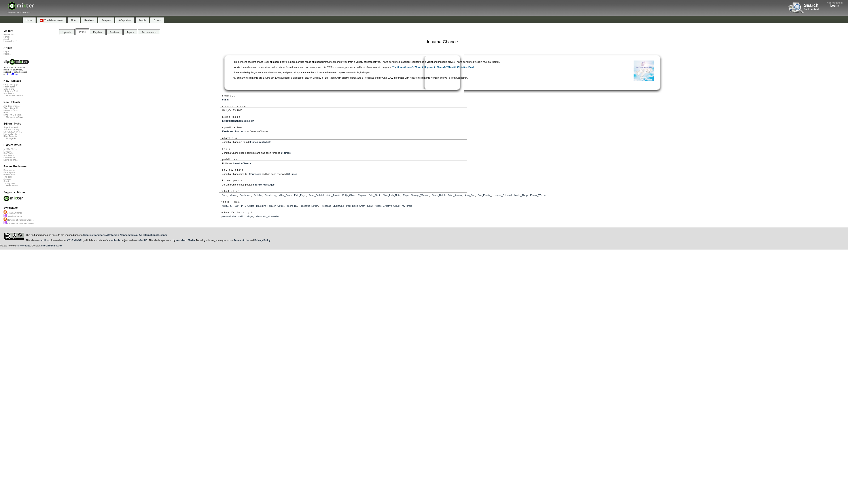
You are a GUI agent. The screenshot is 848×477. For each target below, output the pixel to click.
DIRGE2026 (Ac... (13, 132)
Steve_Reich (438, 195)
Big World (8, 153)
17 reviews (255, 174)
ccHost (45, 240)
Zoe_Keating (484, 195)
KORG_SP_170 (229, 205)
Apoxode (7, 179)
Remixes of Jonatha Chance (20, 220)
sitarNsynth (9, 87)
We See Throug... (12, 130)
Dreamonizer (9, 170)
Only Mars (9, 89)
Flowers (7, 151)
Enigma (362, 195)
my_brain (407, 205)
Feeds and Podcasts (234, 131)
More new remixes (14, 96)
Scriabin (258, 195)
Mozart (233, 195)
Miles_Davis (285, 195)
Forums (7, 37)
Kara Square (9, 172)
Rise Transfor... (11, 136)
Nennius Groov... (12, 110)
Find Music (9, 35)
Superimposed (11, 127)
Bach (224, 195)
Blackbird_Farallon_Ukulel (270, 205)
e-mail (225, 99)
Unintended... (10, 158)
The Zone (8, 177)
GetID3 (143, 240)
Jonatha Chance (241, 163)
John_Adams (455, 195)
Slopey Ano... (10, 149)
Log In (834, 5)
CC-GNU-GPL (75, 240)
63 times (292, 174)
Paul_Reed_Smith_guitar (359, 205)
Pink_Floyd (300, 195)
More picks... (12, 138)
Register (7, 54)
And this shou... (12, 106)
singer (250, 216)
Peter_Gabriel (316, 195)
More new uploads (14, 117)
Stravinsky (270, 195)
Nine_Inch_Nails (391, 195)
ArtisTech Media (185, 240)
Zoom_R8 (292, 205)
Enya (406, 195)
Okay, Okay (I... (12, 84)
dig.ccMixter (12, 74)
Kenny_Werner (538, 195)
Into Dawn (9, 93)
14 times (286, 152)
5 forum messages (263, 184)
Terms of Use (241, 240)
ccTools (115, 240)
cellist (241, 216)
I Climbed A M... (12, 91)
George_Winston (420, 195)
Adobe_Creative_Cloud (387, 205)
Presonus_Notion (309, 205)
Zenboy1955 (9, 183)
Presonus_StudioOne (332, 205)
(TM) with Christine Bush (433, 67)
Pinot (6, 113)
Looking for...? (10, 41)
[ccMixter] (21, 8)
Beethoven (245, 195)
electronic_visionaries (267, 216)
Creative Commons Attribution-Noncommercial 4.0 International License (125, 235)
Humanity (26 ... (12, 134)
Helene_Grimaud (503, 195)
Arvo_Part (469, 195)
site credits (23, 245)
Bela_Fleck (374, 195)
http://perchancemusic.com (238, 120)
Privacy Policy (262, 240)
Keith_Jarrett (333, 195)
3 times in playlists (260, 142)
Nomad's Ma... (11, 160)
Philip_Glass (349, 195)
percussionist (228, 216)
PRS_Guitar (247, 205)
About (6, 39)
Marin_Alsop (521, 195)
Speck (6, 181)
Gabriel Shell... (10, 175)
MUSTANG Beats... (13, 115)
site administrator (51, 245)
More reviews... (13, 186)
